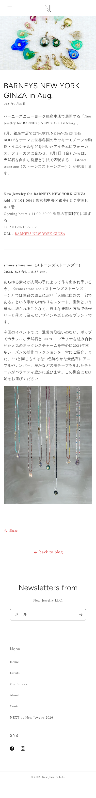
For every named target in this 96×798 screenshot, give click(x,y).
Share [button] (13, 531)
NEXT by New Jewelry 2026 (31, 718)
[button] (9, 8)
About (14, 695)
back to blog (51, 552)
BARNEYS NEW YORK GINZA (40, 234)
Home (14, 662)
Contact (15, 706)
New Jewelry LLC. (53, 777)
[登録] (80, 614)
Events (15, 673)
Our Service (19, 684)
